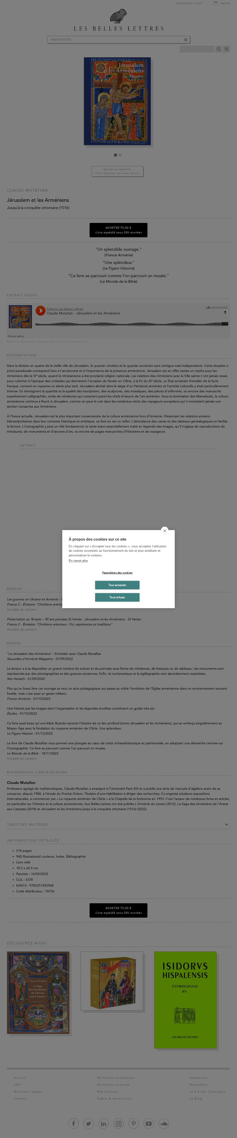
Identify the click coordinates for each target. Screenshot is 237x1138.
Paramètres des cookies (117, 572)
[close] (164, 530)
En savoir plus (78, 560)
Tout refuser (117, 597)
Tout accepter (117, 585)
